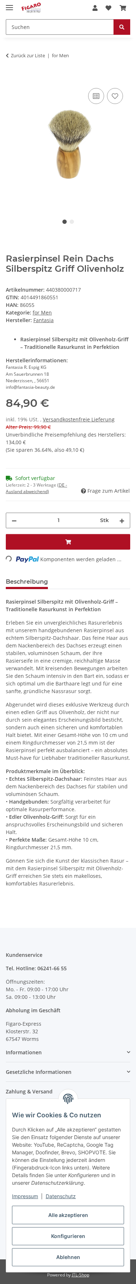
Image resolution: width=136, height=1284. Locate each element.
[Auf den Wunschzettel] (115, 96)
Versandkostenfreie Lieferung (79, 419)
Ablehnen (68, 1257)
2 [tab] (72, 222)
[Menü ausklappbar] (9, 4)
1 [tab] (64, 222)
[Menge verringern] (14, 520)
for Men (42, 312)
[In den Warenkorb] (11, 78)
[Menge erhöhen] (122, 520)
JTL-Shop (80, 1275)
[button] (95, 8)
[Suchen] (122, 27)
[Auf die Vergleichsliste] (96, 96)
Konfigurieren (68, 1236)
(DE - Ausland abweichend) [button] (36, 488)
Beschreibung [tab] (27, 581)
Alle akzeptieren (68, 1215)
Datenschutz (61, 1196)
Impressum (25, 1196)
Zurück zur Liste (28, 55)
